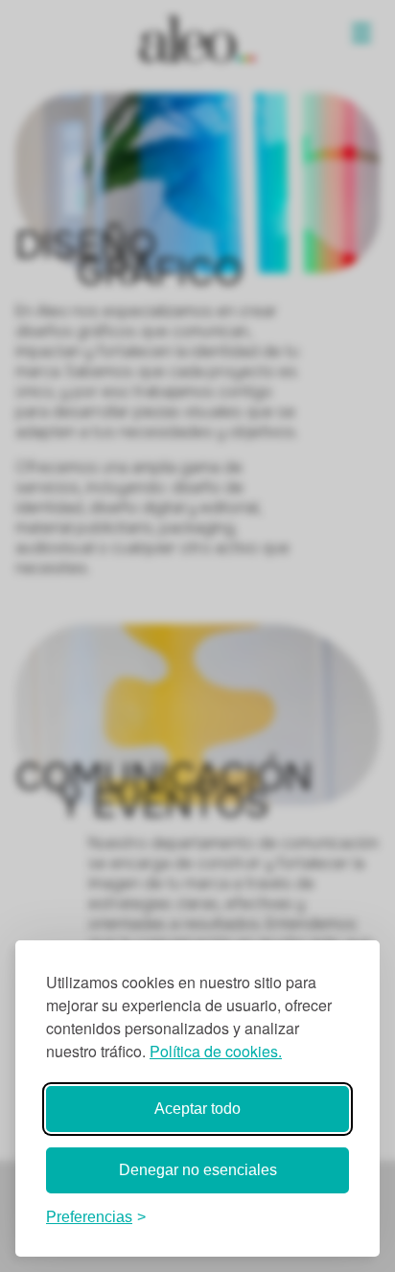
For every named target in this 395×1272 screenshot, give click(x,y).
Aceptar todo (197, 1108)
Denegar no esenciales (198, 1170)
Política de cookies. (216, 1051)
